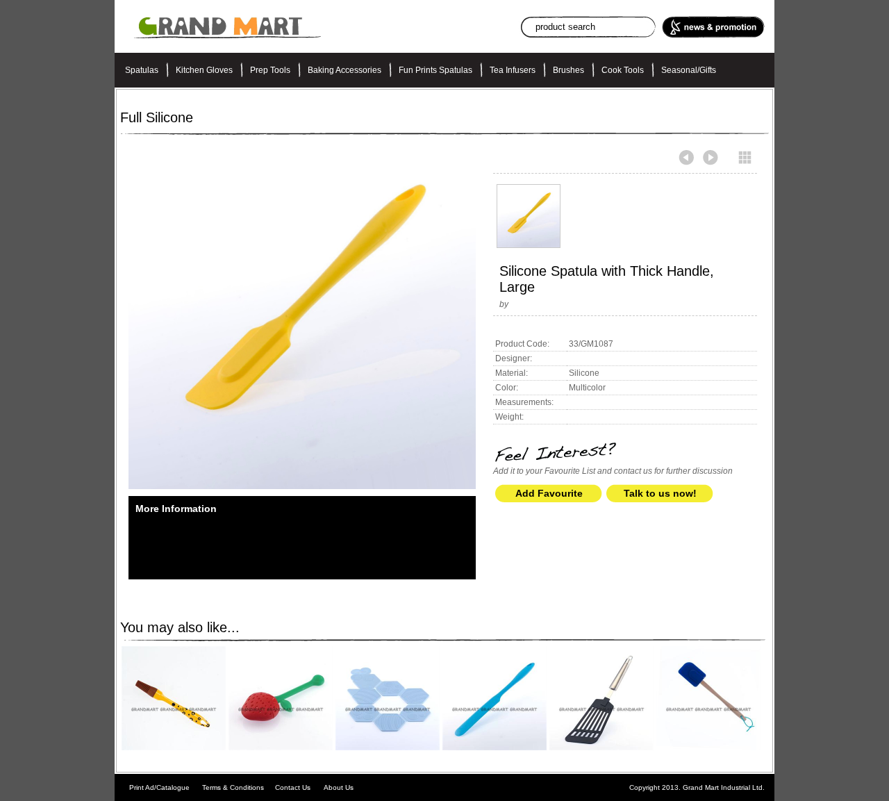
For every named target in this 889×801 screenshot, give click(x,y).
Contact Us (292, 787)
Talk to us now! (660, 493)
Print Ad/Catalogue (159, 787)
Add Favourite (549, 493)
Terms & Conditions (233, 787)
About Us (339, 787)
